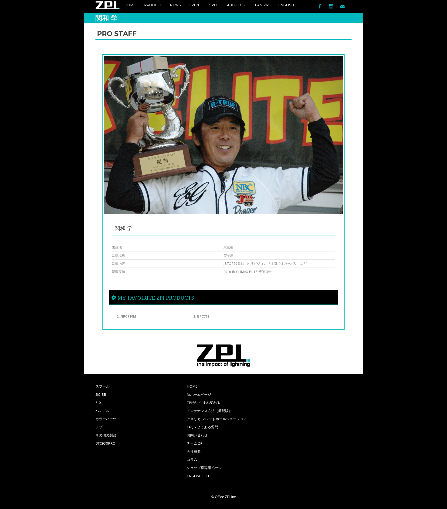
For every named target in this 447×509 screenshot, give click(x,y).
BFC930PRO (105, 443)
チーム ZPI (195, 443)
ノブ (98, 427)
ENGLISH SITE (198, 475)
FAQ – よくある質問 (202, 427)
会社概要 (194, 451)
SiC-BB (100, 394)
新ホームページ (199, 394)
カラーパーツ (105, 418)
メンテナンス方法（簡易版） (209, 410)
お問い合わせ (197, 435)
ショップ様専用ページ (204, 467)
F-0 (98, 402)
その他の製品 (105, 435)
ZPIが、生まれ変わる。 (205, 402)
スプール (102, 386)
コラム (192, 459)
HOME (192, 386)
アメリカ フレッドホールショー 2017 (216, 418)
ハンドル (102, 410)
